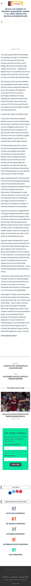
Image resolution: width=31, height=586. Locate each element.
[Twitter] (11, 570)
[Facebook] (7, 570)
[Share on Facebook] (12, 351)
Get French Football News (15, 513)
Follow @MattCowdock (9, 335)
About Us (5, 577)
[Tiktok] (23, 570)
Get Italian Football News (15, 534)
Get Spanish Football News (15, 523)
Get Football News (15, 554)
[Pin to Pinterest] (19, 351)
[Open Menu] (1, 3)
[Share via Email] (22, 351)
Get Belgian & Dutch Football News (15, 544)
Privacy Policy (24, 577)
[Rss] (19, 570)
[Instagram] (15, 570)
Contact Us (14, 577)
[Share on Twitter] (16, 351)
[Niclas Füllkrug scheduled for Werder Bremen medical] (15, 402)
